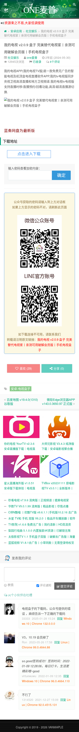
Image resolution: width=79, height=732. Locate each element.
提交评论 (66, 586)
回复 (60, 618)
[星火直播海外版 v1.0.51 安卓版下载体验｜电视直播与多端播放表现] (22, 466)
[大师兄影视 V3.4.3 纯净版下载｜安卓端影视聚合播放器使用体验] (59, 427)
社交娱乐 (31, 31)
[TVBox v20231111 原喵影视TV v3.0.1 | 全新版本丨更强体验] (59, 466)
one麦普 (32, 57)
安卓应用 (16, 31)
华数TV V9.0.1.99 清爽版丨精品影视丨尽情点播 (38, 506)
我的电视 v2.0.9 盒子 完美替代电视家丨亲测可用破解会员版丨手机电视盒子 (40, 344)
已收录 (37, 62)
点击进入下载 (29, 154)
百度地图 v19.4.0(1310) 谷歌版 (21, 401)
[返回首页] (5, 31)
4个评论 (55, 62)
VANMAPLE (55, 727)
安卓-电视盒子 (20, 388)
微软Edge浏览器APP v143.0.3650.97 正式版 (58, 401)
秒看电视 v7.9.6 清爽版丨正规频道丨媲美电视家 (38, 500)
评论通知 (45, 585)
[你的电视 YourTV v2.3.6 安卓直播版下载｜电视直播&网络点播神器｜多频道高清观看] (22, 427)
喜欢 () (26, 368)
